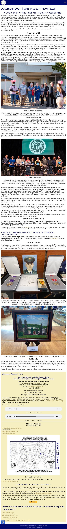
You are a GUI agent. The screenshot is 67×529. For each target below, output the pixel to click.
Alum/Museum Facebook (10, 431)
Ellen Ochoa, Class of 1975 (10, 518)
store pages (54, 238)
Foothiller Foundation (9, 433)
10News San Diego (8, 513)
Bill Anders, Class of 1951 (10, 515)
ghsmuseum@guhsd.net (36, 386)
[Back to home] (3, 2)
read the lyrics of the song (54, 401)
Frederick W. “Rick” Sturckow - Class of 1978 (16, 520)
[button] (65, 2)
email (27, 227)
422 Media (45, 525)
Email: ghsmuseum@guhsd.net (12, 428)
